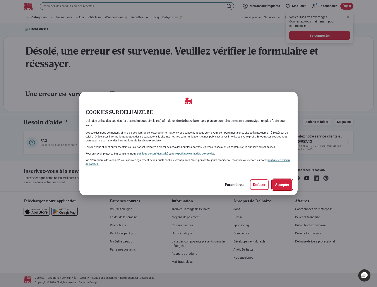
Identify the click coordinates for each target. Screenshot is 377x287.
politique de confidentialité (152, 153)
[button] (364, 275)
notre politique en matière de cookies (192, 153)
